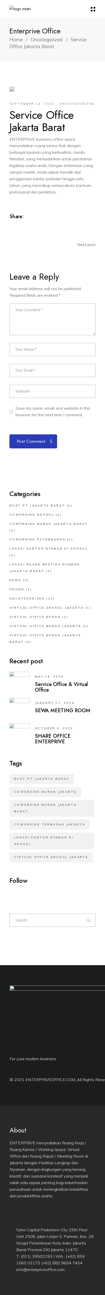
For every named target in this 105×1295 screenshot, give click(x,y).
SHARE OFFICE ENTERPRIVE (53, 738)
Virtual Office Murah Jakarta (45, 626)
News (15, 580)
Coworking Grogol (31, 514)
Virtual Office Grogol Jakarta (46, 608)
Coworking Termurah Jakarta (49, 824)
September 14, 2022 (32, 104)
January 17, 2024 (54, 703)
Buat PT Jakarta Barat (37, 505)
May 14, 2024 (49, 676)
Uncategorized (47, 39)
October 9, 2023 (54, 728)
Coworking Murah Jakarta (45, 792)
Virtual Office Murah (35, 617)
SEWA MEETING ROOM (62, 710)
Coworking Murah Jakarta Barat (48, 524)
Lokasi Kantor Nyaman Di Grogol (48, 548)
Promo (17, 589)
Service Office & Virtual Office (61, 687)
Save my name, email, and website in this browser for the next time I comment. (53, 411)
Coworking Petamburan (37, 539)
